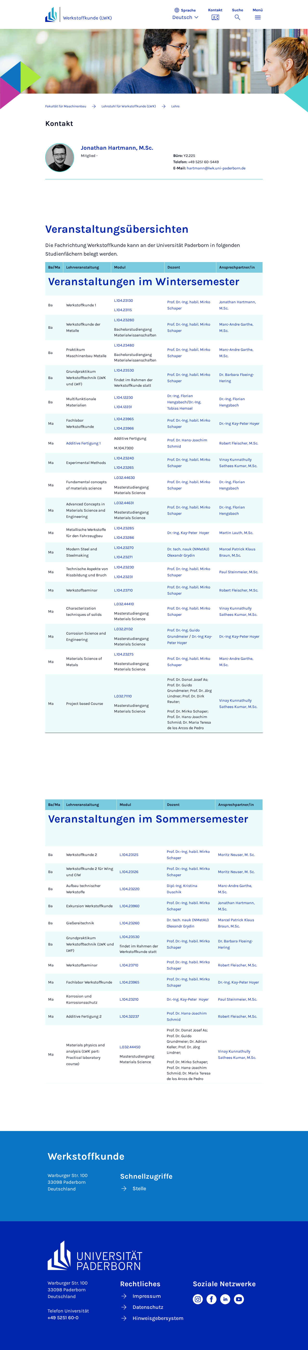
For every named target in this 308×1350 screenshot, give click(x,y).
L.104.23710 (123, 590)
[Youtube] (239, 1299)
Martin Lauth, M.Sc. (236, 532)
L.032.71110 (123, 696)
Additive (73, 443)
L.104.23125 (129, 854)
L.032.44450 (130, 1047)
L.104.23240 (124, 458)
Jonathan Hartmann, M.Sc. (117, 147)
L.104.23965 (124, 419)
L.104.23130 (123, 300)
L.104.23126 (129, 871)
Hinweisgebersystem (158, 1318)
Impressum (147, 1296)
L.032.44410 (124, 604)
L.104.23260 (130, 923)
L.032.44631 (124, 503)
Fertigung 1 (91, 443)
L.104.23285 (124, 528)
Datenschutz (148, 1307)
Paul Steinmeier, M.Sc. (238, 572)
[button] (187, 14)
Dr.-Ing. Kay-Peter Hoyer (188, 532)
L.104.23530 (124, 370)
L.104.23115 (123, 310)
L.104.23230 (124, 567)
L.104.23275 (124, 654)
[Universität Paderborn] (154, 1255)
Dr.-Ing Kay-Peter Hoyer (239, 423)
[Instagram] (198, 1299)
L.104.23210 (129, 999)
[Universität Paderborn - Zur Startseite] (51, 14)
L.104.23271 (123, 557)
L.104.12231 (123, 407)
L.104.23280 (124, 320)
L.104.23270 (124, 547)
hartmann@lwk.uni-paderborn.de (216, 168)
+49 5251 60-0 (63, 1317)
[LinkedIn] (225, 1299)
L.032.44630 (124, 477)
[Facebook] (211, 1299)
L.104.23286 (124, 537)
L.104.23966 (124, 428)
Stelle (139, 1188)
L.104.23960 (130, 906)
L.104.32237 (129, 1016)
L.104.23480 (124, 345)
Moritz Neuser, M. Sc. (236, 854)
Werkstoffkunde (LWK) (87, 18)
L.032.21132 (123, 629)
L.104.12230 (123, 397)
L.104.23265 (124, 467)
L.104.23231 (123, 576)
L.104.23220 (130, 889)
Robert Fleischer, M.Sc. (238, 443)
